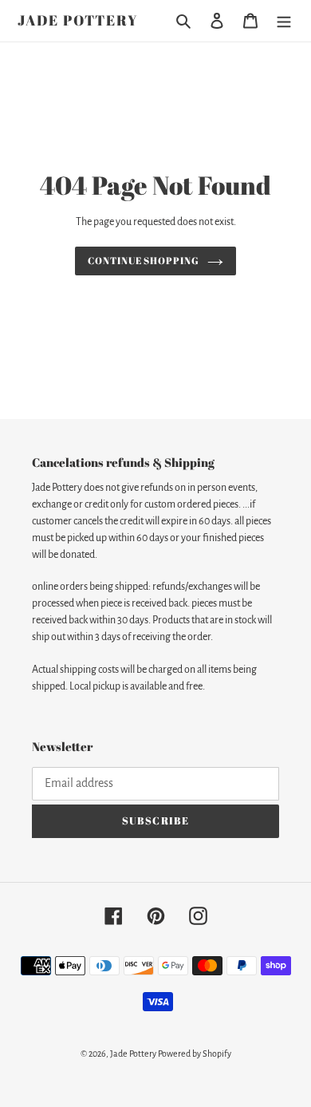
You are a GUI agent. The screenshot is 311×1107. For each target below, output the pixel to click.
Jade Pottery (78, 21)
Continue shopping (144, 260)
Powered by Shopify (194, 1053)
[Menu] (284, 21)
